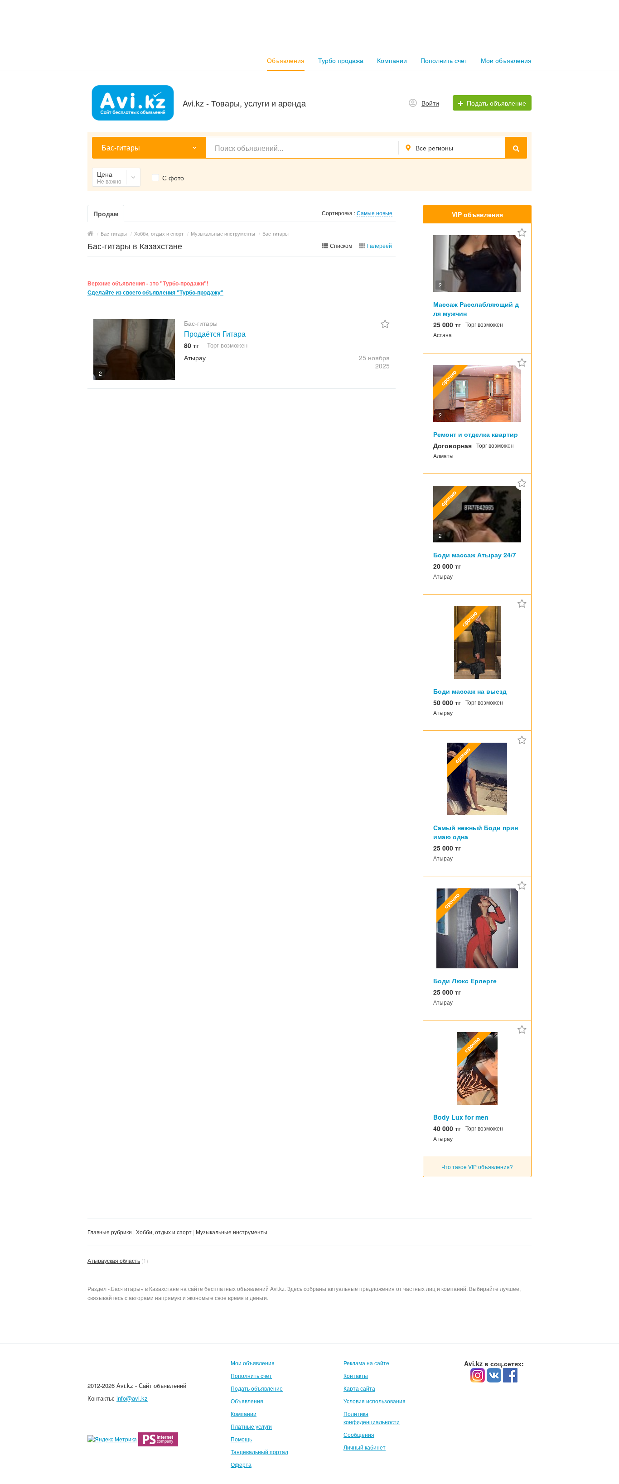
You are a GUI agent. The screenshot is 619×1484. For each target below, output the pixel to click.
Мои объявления (506, 60)
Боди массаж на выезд (470, 691)
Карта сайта (359, 1388)
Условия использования (374, 1401)
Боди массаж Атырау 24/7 (474, 554)
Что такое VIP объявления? (477, 1166)
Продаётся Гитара (215, 334)
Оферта (241, 1464)
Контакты (355, 1375)
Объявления (286, 60)
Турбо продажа (340, 60)
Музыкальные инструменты (231, 1232)
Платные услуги (251, 1426)
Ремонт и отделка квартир (475, 434)
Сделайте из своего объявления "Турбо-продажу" (155, 292)
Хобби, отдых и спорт (164, 1232)
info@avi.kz (132, 1398)
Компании (392, 60)
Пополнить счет (444, 60)
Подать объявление (257, 1388)
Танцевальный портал (259, 1451)
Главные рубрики (109, 1232)
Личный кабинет (364, 1447)
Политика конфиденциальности (371, 1418)
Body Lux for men (460, 1116)
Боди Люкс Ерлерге (465, 980)
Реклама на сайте (366, 1363)
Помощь (241, 1439)
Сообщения (358, 1434)
